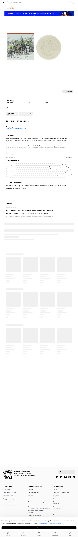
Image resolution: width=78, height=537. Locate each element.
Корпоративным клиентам (61, 512)
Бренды (55, 489)
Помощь (30, 489)
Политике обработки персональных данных (50, 523)
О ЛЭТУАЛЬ (7, 489)
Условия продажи (34, 499)
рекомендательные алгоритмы (39, 521)
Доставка (31, 496)
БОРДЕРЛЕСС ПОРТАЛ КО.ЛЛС (16, 129)
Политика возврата (34, 515)
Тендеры (56, 496)
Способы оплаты (33, 493)
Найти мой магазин (9, 502)
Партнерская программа (61, 499)
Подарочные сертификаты (12, 499)
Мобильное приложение (61, 493)
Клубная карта (8, 496)
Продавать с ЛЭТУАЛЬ (10, 493)
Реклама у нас (57, 515)
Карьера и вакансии (10, 505)
